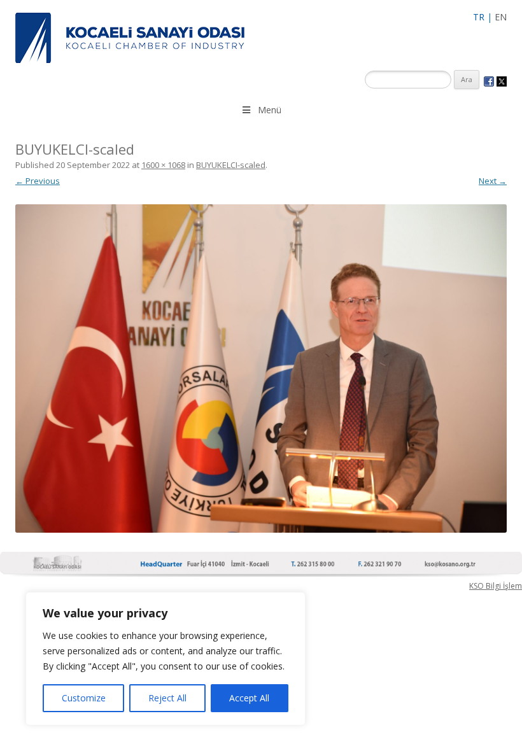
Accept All (249, 698)
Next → (493, 180)
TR (478, 17)
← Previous (37, 180)
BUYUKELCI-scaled (230, 165)
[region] (165, 659)
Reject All (167, 698)
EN (501, 17)
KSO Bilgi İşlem (495, 585)
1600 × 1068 (163, 165)
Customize (84, 698)
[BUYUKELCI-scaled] (261, 368)
